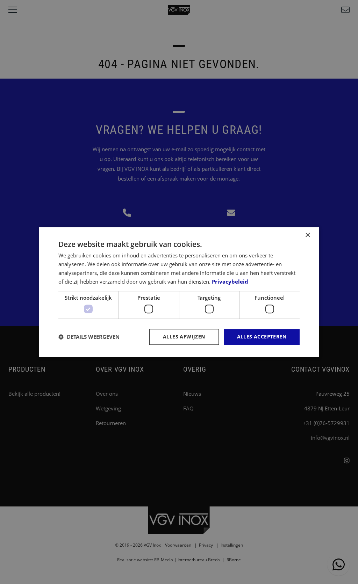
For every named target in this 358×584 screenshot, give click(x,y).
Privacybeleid (230, 281)
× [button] (307, 235)
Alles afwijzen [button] (184, 336)
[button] (89, 337)
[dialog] (179, 292)
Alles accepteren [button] (261, 336)
